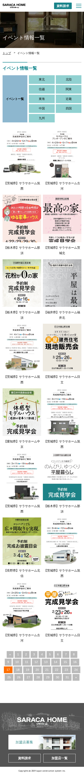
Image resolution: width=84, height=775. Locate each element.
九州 (42, 118)
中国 (42, 108)
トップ (7, 53)
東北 (42, 79)
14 (55, 662)
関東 (69, 89)
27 (28, 677)
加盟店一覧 (59, 758)
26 (18, 677)
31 (67, 677)
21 (47, 669)
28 (38, 677)
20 (37, 669)
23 (66, 669)
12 (36, 662)
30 (57, 677)
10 (17, 662)
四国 (69, 108)
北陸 (69, 79)
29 (48, 677)
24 (76, 669)
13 (46, 662)
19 (27, 669)
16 (75, 662)
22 (56, 669)
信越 (42, 89)
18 (18, 669)
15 (65, 662)
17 (8, 669)
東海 (42, 99)
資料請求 (63, 6)
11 (26, 662)
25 (9, 677)
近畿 (69, 99)
